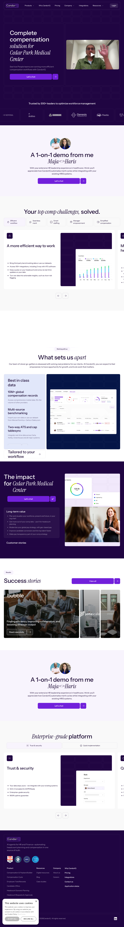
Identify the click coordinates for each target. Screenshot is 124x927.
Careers (56, 877)
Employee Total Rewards (16, 881)
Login (114, 5)
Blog (38, 877)
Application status (72, 886)
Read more (22, 914)
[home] (12, 5)
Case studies (41, 881)
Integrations (69, 877)
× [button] (36, 901)
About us (56, 873)
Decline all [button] (28, 919)
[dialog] (20, 912)
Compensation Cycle (15, 877)
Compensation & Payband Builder (19, 873)
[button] (59, 296)
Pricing (67, 873)
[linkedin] (115, 918)
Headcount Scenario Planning (18, 890)
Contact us (69, 882)
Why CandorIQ (70, 868)
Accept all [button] (12, 919)
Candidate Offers (13, 886)
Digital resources (42, 873)
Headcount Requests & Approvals (20, 895)
